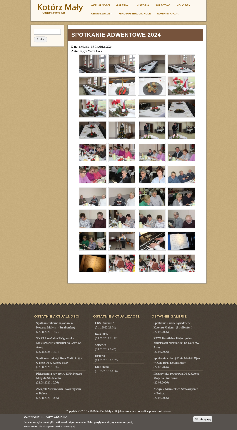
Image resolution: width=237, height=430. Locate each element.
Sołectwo (162, 5)
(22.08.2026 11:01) (58, 345)
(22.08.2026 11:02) (55, 327)
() (172, 327)
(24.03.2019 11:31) (106, 336)
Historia (143, 5)
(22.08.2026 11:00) (59, 363)
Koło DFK (183, 5)
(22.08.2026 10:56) (59, 378)
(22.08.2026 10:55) (58, 393)
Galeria (121, 6)
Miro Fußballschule (135, 13)
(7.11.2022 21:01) (105, 325)
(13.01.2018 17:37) (106, 358)
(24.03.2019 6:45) (105, 347)
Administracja (167, 13)
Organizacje (99, 14)
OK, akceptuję (203, 419)
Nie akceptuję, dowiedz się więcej (57, 426)
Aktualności (100, 5)
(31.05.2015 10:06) (106, 369)
